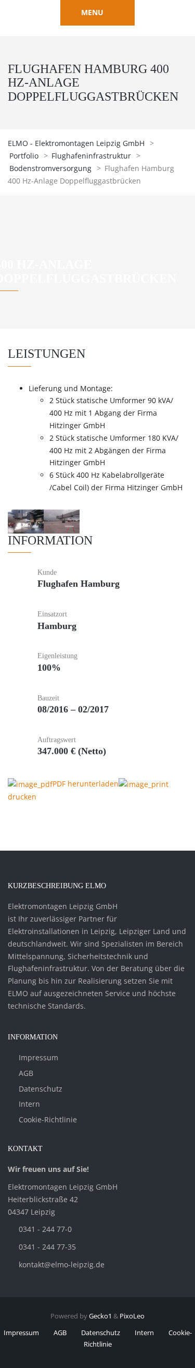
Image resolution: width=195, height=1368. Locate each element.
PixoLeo (132, 1316)
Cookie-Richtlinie (48, 1119)
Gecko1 (100, 1316)
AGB (26, 1073)
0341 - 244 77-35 (47, 1247)
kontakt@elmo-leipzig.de (62, 1264)
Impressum (38, 1057)
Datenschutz (40, 1089)
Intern (29, 1104)
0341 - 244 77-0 (45, 1229)
